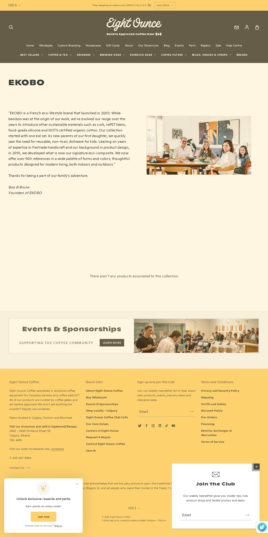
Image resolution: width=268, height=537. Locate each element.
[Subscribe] (247, 515)
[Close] (256, 467)
